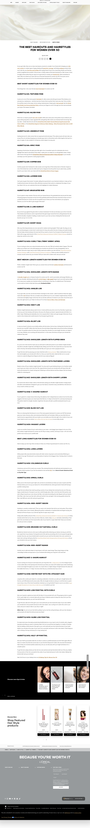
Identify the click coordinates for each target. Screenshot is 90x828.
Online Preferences (53, 808)
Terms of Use (59, 808)
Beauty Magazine (34, 42)
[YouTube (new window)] (10, 798)
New (11, 2)
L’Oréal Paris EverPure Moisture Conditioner (40, 252)
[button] (88, 661)
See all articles (11, 696)
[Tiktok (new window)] (19, 798)
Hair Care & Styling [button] (42, 2)
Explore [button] (75, 2)
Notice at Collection (19, 817)
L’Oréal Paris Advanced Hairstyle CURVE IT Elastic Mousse (51, 234)
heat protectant (52, 352)
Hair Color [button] (32, 2)
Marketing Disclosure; (57, 782)
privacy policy (77, 812)
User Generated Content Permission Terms (69, 808)
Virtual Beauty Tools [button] (54, 2)
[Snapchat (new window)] (17, 798)
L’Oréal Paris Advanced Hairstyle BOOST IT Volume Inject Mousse (52, 515)
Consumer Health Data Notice (30, 808)
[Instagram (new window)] (7, 798)
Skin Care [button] (24, 2)
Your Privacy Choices (6, 817)
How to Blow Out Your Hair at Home (43, 419)
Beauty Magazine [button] (66, 2)
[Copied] (45, 59)
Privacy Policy (38, 808)
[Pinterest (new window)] (14, 798)
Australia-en (9, 808)
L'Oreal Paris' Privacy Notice (63, 783)
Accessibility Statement (45, 808)
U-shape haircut (55, 562)
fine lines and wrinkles (33, 70)
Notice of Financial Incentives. (59, 784)
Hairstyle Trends (56, 42)
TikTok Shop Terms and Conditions (18, 808)
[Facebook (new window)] (5, 798)
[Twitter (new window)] (12, 798)
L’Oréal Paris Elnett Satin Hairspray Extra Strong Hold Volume (52, 538)
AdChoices (67, 812)
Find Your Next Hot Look (45, 42)
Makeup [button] (17, 2)
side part (54, 517)
